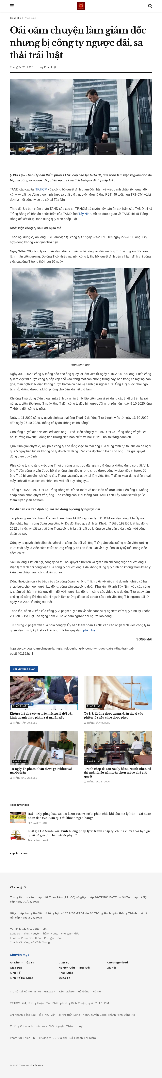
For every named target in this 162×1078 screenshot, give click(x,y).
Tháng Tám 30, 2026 (24, 722)
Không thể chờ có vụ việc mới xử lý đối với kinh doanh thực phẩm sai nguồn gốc (41, 715)
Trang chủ (15, 18)
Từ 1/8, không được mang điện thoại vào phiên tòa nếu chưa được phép (113, 715)
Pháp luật (30, 18)
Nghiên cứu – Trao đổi (74, 967)
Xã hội (111, 967)
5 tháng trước (39, 840)
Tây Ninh (84, 214)
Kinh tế (15, 972)
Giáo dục (16, 967)
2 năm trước (38, 823)
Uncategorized (117, 962)
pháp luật (89, 630)
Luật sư (64, 962)
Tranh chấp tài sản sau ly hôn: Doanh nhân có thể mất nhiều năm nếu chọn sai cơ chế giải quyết (117, 772)
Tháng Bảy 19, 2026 (98, 722)
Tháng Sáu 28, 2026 (24, 778)
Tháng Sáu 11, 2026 (98, 781)
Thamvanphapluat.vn (31, 1065)
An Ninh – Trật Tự (22, 962)
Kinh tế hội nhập (21, 977)
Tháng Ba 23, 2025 (21, 67)
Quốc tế (64, 977)
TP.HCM (41, 189)
